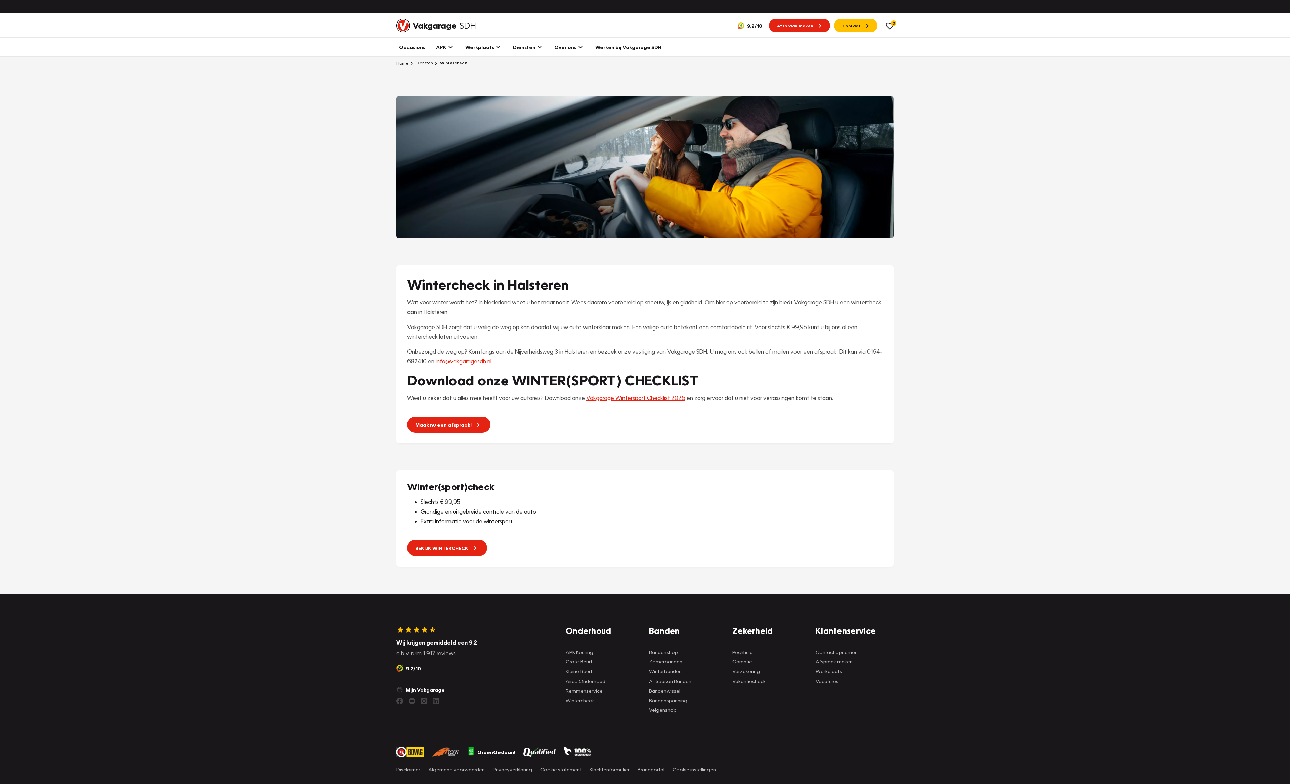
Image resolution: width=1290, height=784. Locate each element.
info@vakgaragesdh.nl (463, 361)
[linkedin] (436, 701)
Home (402, 63)
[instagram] (424, 701)
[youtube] (411, 701)
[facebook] (399, 701)
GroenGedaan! (496, 752)
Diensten (424, 63)
